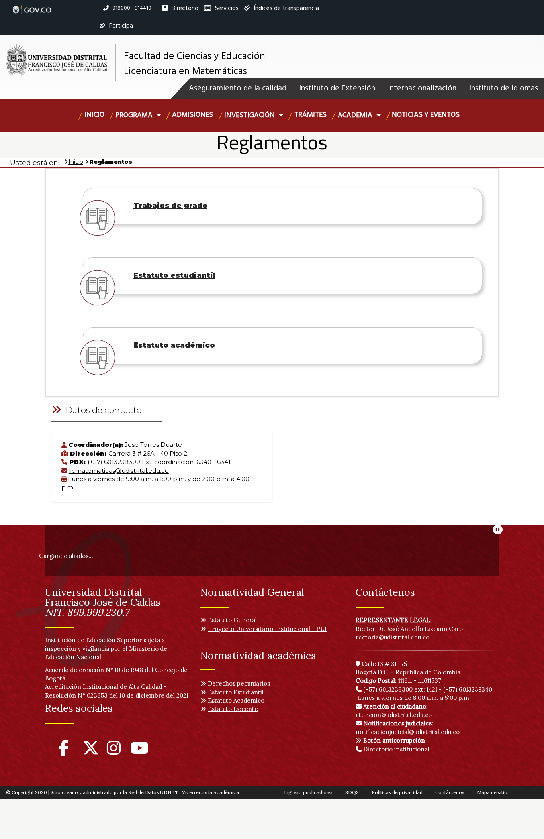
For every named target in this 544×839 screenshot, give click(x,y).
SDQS (352, 792)
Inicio (94, 115)
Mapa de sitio (492, 792)
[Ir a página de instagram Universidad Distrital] (114, 751)
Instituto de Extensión (337, 88)
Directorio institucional (395, 749)
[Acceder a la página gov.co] (32, 5)
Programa (134, 115)
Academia (356, 115)
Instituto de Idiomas (503, 88)
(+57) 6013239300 (388, 689)
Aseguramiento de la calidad (237, 88)
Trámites (310, 115)
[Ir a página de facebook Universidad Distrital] (64, 751)
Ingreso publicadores (308, 792)
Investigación (250, 115)
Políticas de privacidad (397, 792)
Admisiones (192, 115)
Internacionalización (422, 88)
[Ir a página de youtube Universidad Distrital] (140, 751)
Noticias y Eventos (426, 115)
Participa (120, 26)
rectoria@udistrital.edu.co (392, 637)
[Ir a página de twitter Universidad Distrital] (91, 751)
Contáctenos (449, 792)
